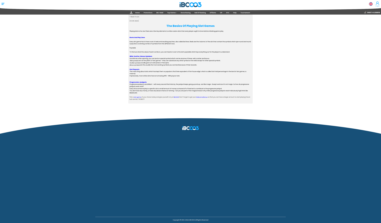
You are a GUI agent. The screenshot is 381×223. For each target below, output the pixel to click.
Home (137, 13)
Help (235, 13)
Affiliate (213, 13)
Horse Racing (185, 13)
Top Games (171, 13)
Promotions (148, 13)
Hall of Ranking (200, 13)
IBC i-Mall (159, 13)
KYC (227, 13)
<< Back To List (134, 17)
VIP (221, 13)
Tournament (245, 13)
